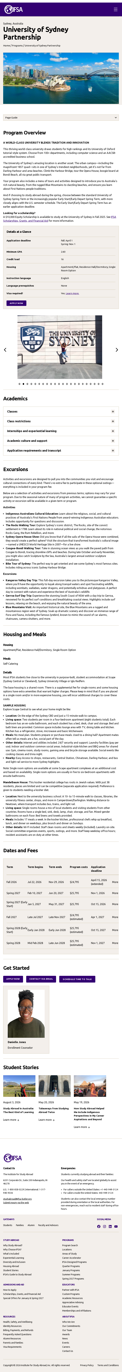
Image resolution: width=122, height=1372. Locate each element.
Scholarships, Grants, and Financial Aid (22, 1294)
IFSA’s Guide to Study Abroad (17, 1274)
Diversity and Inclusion (14, 1262)
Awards (66, 1334)
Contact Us (67, 1351)
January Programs (71, 1270)
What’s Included (11, 1253)
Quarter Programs (71, 1266)
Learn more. (72, 293)
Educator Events (70, 1306)
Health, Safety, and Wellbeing (17, 1322)
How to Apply (9, 1290)
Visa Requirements (12, 1347)
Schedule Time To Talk (77, 979)
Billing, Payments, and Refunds (18, 1330)
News (65, 1338)
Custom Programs (71, 1294)
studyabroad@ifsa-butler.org (17, 1199)
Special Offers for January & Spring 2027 (23, 1298)
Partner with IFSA (70, 1290)
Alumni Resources (12, 1338)
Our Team (67, 1330)
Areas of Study (69, 1253)
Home (6, 45)
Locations (67, 1249)
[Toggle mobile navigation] (115, 9)
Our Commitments (71, 1326)
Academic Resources (72, 1298)
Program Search (70, 1245)
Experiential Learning (13, 1258)
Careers (66, 1347)
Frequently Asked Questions (17, 1334)
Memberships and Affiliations (76, 1310)
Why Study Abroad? (12, 1245)
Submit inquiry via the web (16, 1202)
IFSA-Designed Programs (74, 1262)
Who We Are (68, 1322)
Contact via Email (41, 979)
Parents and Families (13, 1342)
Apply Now (16, 303)
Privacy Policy (87, 1365)
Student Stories (11, 1270)
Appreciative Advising (73, 1302)
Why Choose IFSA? (12, 1249)
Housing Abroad (11, 1266)
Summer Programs (71, 1274)
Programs (17, 45)
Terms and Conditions (108, 1365)
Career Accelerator (71, 1258)
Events (65, 1342)
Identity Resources (12, 1326)
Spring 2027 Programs (73, 1278)
